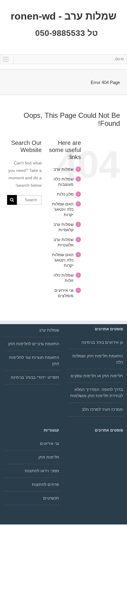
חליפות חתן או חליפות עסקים (97, 375)
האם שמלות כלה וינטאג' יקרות (63, 209)
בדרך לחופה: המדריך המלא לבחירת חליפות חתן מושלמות (96, 392)
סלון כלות (65, 194)
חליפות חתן (48, 457)
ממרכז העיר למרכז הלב (102, 409)
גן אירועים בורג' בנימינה (102, 342)
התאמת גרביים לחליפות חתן (33, 343)
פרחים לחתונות (45, 484)
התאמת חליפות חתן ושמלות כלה (97, 359)
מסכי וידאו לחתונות (42, 470)
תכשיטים (51, 498)
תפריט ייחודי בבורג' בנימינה (35, 377)
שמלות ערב (63, 169)
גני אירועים (49, 443)
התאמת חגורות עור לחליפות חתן (34, 360)
